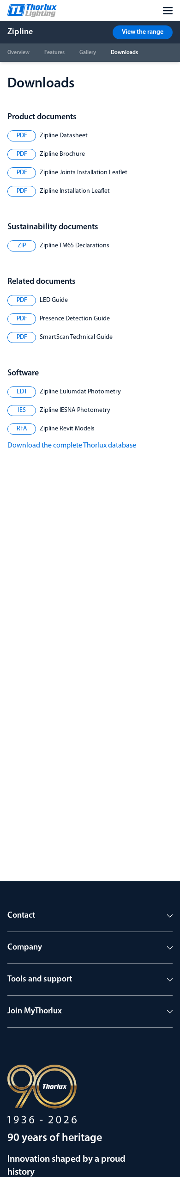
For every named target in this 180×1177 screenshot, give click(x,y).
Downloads (124, 52)
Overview (18, 52)
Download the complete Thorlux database (71, 445)
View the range (142, 32)
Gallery (87, 52)
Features (54, 52)
